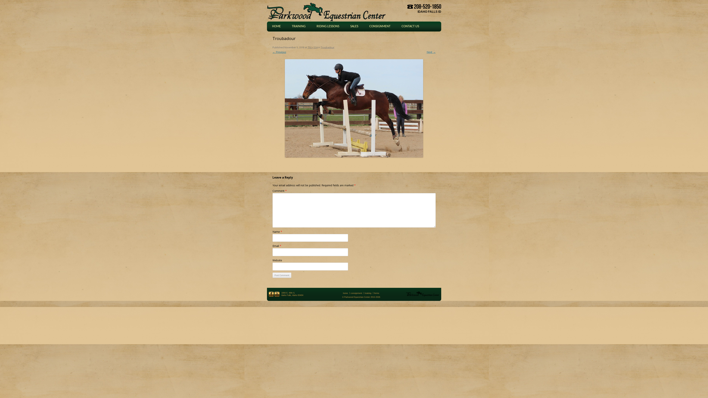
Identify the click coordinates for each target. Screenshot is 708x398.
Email (277, 246)
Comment (280, 191)
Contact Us (410, 26)
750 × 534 (313, 47)
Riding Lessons (328, 26)
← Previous (279, 52)
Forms (376, 293)
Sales (354, 26)
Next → (431, 52)
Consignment (380, 26)
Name (277, 231)
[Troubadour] (354, 108)
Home (276, 26)
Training (299, 26)
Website (277, 260)
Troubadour (327, 47)
